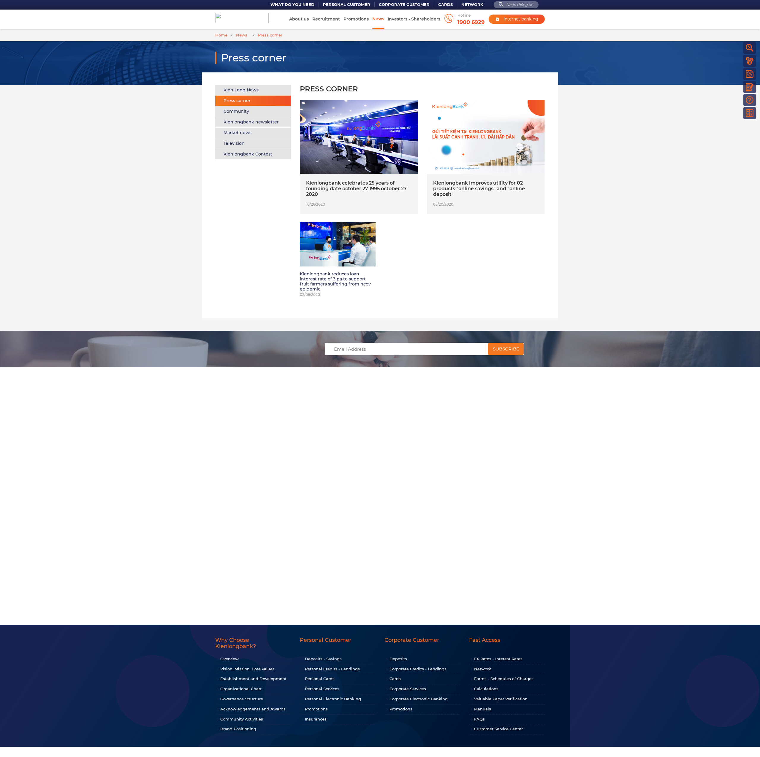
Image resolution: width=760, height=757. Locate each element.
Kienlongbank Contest (248, 154)
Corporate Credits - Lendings (418, 668)
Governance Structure (241, 698)
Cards (445, 4)
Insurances (316, 719)
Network (472, 4)
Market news (237, 132)
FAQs (479, 719)
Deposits (398, 658)
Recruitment (326, 19)
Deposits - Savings (323, 658)
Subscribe (506, 349)
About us (299, 19)
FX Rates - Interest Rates (498, 658)
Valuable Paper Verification (501, 698)
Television (234, 143)
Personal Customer (346, 4)
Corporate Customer (404, 4)
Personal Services (322, 688)
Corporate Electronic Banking (419, 698)
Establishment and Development (253, 678)
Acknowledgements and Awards (253, 709)
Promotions (356, 19)
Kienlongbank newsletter (251, 122)
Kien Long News (241, 90)
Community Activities (241, 719)
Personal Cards (320, 678)
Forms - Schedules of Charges (503, 678)
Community (236, 111)
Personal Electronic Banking (333, 698)
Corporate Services (408, 688)
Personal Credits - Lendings (332, 668)
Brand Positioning (238, 728)
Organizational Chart (241, 688)
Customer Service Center (498, 728)
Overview (229, 658)
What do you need (292, 4)
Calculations (486, 688)
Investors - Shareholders (414, 19)
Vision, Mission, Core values (247, 668)
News (378, 18)
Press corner (237, 100)
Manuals (482, 709)
